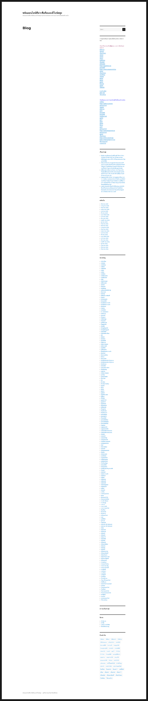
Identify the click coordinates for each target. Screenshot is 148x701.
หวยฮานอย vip (104, 566)
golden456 (104, 322)
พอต (102, 517)
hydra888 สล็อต (105, 333)
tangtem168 (104, 461)
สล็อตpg (103, 548)
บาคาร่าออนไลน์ (105, 508)
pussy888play (105, 421)
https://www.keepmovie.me (107, 130)
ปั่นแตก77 (103, 513)
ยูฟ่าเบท (103, 520)
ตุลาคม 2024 (104, 243)
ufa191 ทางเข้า (104, 474)
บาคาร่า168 (104, 506)
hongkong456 (105, 330)
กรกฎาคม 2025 (105, 227)
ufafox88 (103, 483)
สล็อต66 (103, 535)
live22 (101, 125)
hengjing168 (104, 328)
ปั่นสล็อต (103, 510)
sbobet (103, 434)
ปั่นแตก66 (103, 511)
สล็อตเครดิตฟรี (104, 553)
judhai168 (102, 60)
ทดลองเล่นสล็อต (105, 499)
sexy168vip (104, 438)
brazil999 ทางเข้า (105, 303)
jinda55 (111, 648)
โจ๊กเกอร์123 (103, 94)
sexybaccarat (103, 116)
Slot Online (104, 447)
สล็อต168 (103, 529)
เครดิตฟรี (103, 575)
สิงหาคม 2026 (104, 204)
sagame (102, 107)
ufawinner (104, 486)
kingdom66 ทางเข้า (106, 351)
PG (102, 380)
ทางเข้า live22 (104, 501)
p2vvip (103, 375)
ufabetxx (103, 479)
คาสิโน (102, 492)
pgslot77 (103, 402)
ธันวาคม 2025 (104, 218)
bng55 (103, 297)
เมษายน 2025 (104, 233)
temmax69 (104, 466)
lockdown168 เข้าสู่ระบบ (107, 360)
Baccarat (103, 292)
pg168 (102, 385)
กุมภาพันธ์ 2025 (105, 236)
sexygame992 (105, 443)
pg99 (101, 121)
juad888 (103, 348)
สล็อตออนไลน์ (104, 551)
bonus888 (104, 301)
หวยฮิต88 (103, 569)
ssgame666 (104, 457)
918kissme (104, 277)
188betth (102, 87)
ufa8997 (103, 475)
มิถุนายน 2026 (104, 207)
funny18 (103, 321)
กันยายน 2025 (104, 224)
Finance (103, 317)
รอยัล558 (103, 522)
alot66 (103, 285)
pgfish (103, 393)
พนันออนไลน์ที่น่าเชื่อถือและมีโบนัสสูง (42, 12)
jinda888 (103, 340)
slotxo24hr (104, 454)
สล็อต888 (102, 62)
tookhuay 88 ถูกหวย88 (107, 468)
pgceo (102, 391)
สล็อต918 (103, 542)
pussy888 (102, 67)
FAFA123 (103, 313)
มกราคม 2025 (104, 238)
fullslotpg (103, 319)
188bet (103, 267)
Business (103, 306)
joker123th (104, 346)
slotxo (101, 71)
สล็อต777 (103, 537)
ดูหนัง (101, 111)
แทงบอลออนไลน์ (105, 598)
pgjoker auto (104, 394)
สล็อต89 (103, 540)
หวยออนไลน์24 (105, 564)
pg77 (101, 120)
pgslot (101, 78)
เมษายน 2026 (104, 211)
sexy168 (103, 436)
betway (103, 294)
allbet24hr (104, 283)
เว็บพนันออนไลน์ (105, 587)
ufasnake (102, 663)
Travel (102, 470)
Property (103, 409)
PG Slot (103, 382)
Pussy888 (103, 418)
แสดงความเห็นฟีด (105, 624)
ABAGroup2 (104, 281)
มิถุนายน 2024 (104, 249)
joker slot (102, 93)
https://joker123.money (106, 103)
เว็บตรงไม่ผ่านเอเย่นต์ (106, 584)
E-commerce (104, 312)
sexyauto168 (104, 439)
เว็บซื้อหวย (103, 582)
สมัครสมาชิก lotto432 (106, 524)
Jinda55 (103, 339)
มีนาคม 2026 (104, 213)
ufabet (102, 477)
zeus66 (103, 490)
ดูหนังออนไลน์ (103, 105)
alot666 (103, 286)
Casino (103, 308)
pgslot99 (103, 403)
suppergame (104, 459)
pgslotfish (104, 405)
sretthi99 (103, 456)
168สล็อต (103, 265)
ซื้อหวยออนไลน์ (103, 141)
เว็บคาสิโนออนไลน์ (105, 580)
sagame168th (104, 429)
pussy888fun (104, 420)
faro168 (103, 315)
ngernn (103, 371)
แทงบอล (103, 596)
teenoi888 (104, 465)
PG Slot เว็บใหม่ (105, 384)
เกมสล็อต (103, 573)
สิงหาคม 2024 (104, 247)
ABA (102, 279)
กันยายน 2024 (104, 245)
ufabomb (103, 481)
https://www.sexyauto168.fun (108, 69)
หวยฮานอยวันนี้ (105, 567)
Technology (104, 463)
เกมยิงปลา (103, 571)
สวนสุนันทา (104, 562)
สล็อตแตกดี (104, 560)
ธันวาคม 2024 (104, 240)
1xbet (102, 270)
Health (103, 326)
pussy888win (104, 423)
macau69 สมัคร (105, 367)
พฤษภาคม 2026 (105, 209)
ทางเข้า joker (103, 91)
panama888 (104, 376)
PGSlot (103, 398)
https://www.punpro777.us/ (107, 139)
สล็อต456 (103, 531)
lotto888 (103, 366)
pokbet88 (103, 407)
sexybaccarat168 (105, 441)
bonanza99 (104, 299)
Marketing (104, 369)
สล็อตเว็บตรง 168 (105, 557)
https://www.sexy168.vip (106, 138)
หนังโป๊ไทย (102, 75)
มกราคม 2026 (104, 216)
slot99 (101, 55)
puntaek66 (104, 414)
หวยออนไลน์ (103, 143)
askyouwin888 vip (106, 290)
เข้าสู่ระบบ (103, 621)
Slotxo (103, 452)
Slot (102, 445)
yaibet (102, 488)
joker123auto (104, 344)
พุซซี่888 (103, 519)
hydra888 (103, 331)
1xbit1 (102, 272)
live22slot (103, 358)
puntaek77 (104, 416)
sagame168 (104, 427)
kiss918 (102, 84)
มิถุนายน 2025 (104, 229)
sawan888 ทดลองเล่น (106, 430)
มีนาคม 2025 (104, 234)
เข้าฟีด (102, 623)
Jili (102, 335)
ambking (103, 288)
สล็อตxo (103, 549)
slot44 (101, 58)
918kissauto (104, 276)
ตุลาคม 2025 (104, 222)
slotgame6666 (105, 450)
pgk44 (102, 396)
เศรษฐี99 (103, 594)
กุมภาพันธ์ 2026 (105, 215)
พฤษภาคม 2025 (105, 231)
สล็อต (102, 528)
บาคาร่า (103, 504)
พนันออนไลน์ (104, 515)
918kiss (102, 102)
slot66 (101, 57)
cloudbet (103, 310)
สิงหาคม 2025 (104, 225)
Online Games (105, 373)
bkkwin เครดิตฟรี (105, 295)
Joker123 (103, 342)
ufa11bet (103, 472)
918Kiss (103, 274)
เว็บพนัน (103, 585)
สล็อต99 (103, 546)
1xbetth (102, 76)
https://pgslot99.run (105, 66)
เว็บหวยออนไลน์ (105, 591)
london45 (103, 364)
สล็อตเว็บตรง (103, 53)
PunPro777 (104, 412)
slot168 (102, 51)
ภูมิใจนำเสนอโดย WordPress (50, 693)
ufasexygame (104, 484)
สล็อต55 (103, 533)
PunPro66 (104, 411)
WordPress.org (105, 626)
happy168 (103, 324)
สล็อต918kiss (104, 544)
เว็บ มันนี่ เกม (104, 578)
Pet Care (103, 378)
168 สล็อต (103, 261)
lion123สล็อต (104, 355)
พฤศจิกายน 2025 (105, 220)
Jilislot (103, 337)
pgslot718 (103, 400)
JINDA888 (102, 64)
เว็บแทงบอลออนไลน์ (106, 593)
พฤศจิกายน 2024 (105, 242)
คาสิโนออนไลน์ (105, 493)
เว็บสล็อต (103, 589)
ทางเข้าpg (103, 502)
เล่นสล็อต (103, 576)
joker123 (102, 49)
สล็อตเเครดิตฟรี (105, 558)
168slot (103, 263)
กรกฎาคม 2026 (105, 206)
